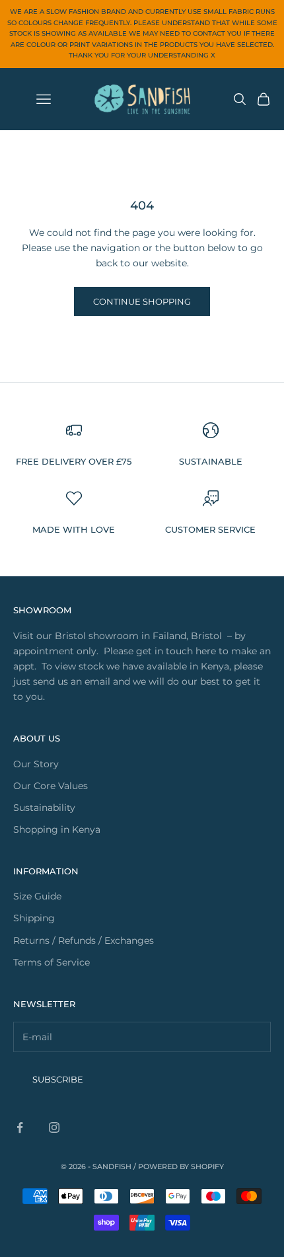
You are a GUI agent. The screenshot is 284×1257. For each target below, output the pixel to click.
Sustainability (44, 808)
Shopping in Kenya (56, 829)
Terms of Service (51, 962)
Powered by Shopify (181, 1166)
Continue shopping (142, 301)
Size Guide (37, 896)
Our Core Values (50, 786)
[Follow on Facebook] (19, 1127)
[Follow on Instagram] (54, 1127)
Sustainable (210, 461)
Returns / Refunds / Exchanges (83, 940)
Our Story (36, 764)
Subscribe (57, 1079)
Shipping (34, 918)
